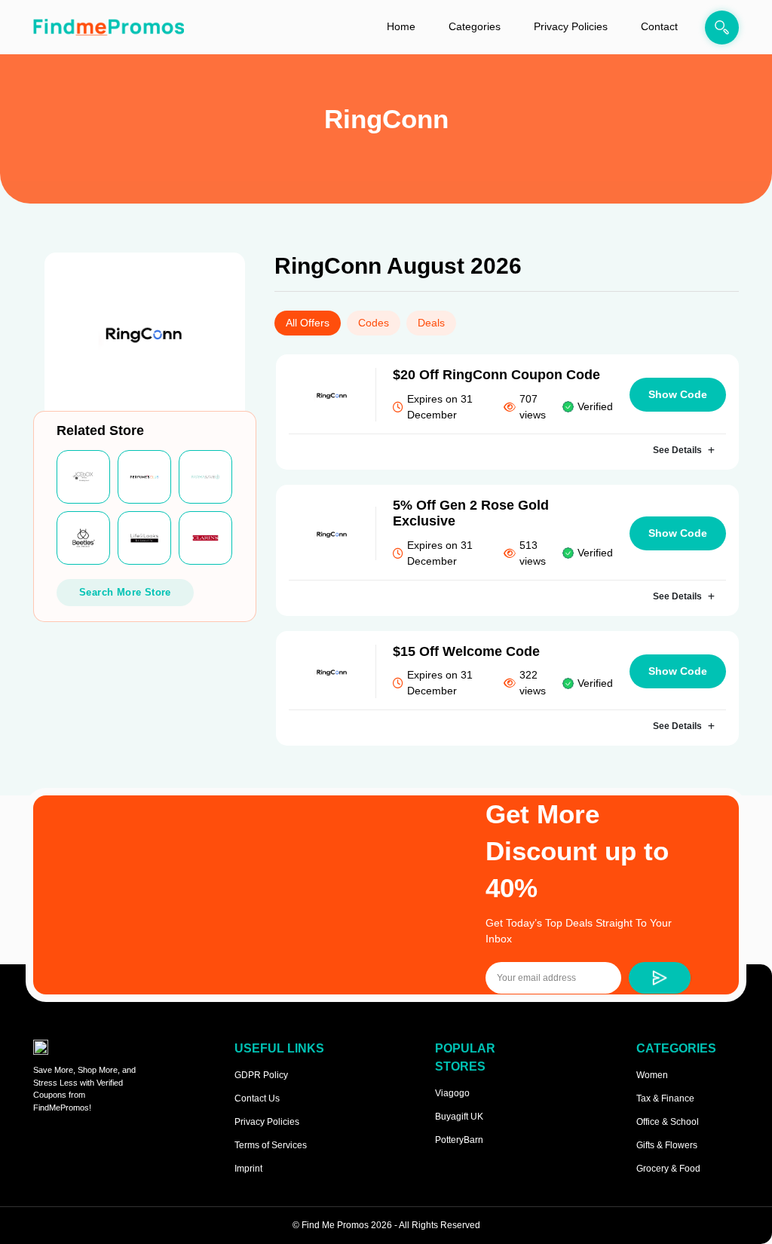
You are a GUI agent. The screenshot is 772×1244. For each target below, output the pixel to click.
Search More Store (125, 592)
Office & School (667, 1122)
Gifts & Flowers (666, 1145)
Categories (475, 26)
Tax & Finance (665, 1098)
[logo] (108, 27)
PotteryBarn (459, 1140)
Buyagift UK (459, 1116)
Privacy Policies (571, 26)
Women (652, 1075)
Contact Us (257, 1098)
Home (401, 26)
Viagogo (452, 1093)
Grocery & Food (668, 1168)
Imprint (248, 1168)
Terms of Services (270, 1145)
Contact (659, 26)
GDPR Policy (261, 1075)
